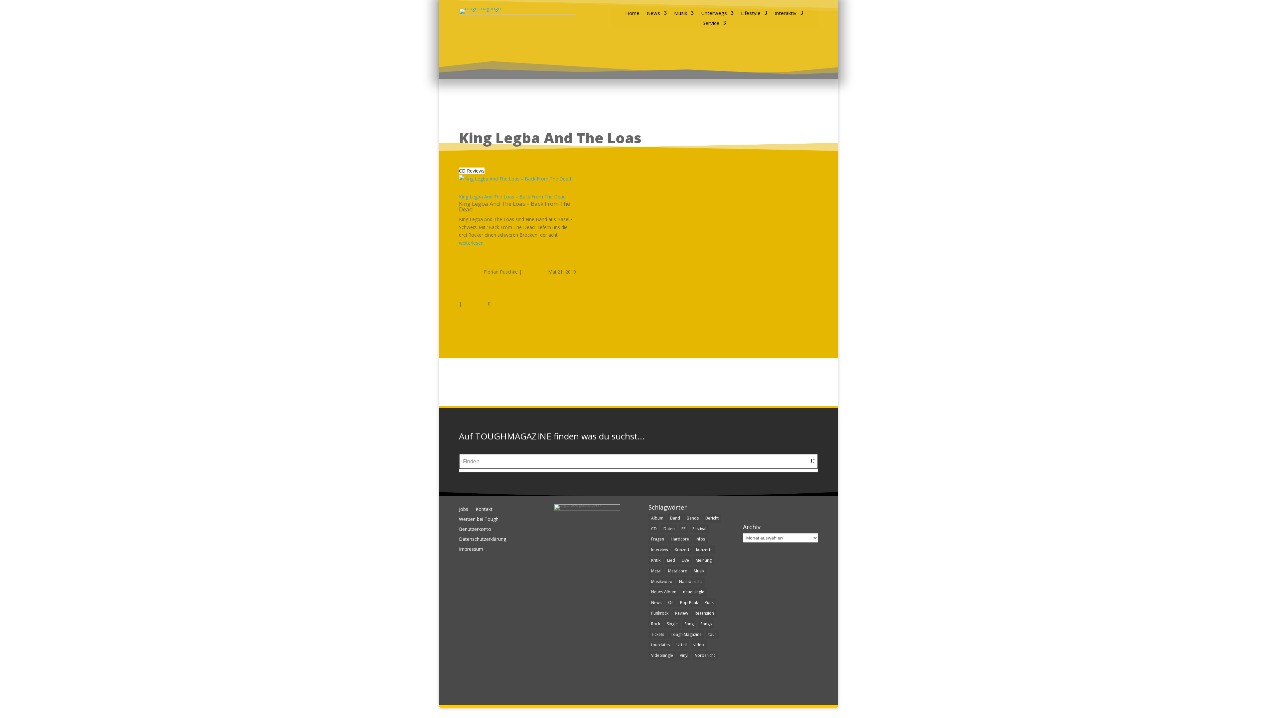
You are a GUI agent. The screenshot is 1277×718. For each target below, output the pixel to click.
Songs (706, 624)
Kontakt (484, 509)
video (698, 645)
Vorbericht (705, 655)
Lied (671, 560)
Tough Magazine (686, 634)
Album (657, 518)
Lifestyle (751, 13)
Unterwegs (714, 13)
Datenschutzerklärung (482, 539)
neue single (693, 592)
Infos (700, 539)
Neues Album (663, 592)
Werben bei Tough (478, 519)
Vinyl (684, 655)
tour (712, 634)
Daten (669, 529)
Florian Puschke (501, 272)
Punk (709, 602)
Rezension (704, 613)
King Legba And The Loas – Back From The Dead (512, 196)
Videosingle (662, 655)
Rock (655, 624)
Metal (656, 571)
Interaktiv (785, 13)
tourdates (660, 645)
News (653, 13)
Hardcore (680, 539)
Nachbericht (690, 581)
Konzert (682, 549)
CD (654, 529)
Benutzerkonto (475, 529)
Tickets (657, 634)
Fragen (657, 539)
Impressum (471, 549)
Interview (659, 549)
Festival (699, 529)
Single (672, 624)
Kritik (655, 560)
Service (711, 23)
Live (685, 560)
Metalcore (677, 571)
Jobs (463, 509)
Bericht (712, 518)
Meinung (704, 560)
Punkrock (659, 613)
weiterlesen (471, 243)
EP (683, 529)
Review (681, 613)
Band (675, 518)
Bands (693, 518)
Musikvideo (661, 581)
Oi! (670, 602)
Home (632, 13)
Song (689, 624)
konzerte (704, 549)
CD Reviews (472, 171)
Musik (680, 13)
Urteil (681, 645)
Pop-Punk (689, 602)
